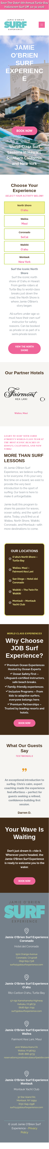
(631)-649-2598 (26, 1104)
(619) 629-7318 (26, 961)
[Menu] (42, 25)
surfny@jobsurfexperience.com (26, 1107)
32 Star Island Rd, (27, 1097)
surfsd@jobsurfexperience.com (26, 964)
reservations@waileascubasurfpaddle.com (26, 1057)
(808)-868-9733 (26, 1054)
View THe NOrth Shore (24, 348)
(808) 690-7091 (26, 1007)
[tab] (24, 207)
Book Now (24, 131)
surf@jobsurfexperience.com (26, 1011)
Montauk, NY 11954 (27, 1100)
